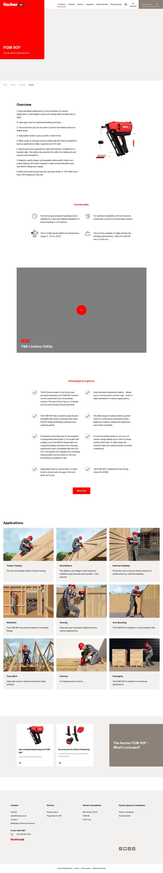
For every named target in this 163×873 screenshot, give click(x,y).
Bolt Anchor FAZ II (90, 812)
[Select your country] (125, 4)
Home (5, 85)
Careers (14, 819)
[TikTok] (133, 848)
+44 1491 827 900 (23, 834)
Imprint (76, 868)
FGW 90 (86, 816)
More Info (81, 490)
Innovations (22, 85)
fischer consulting (126, 812)
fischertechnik (124, 816)
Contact (14, 812)
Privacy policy (86, 868)
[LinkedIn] (129, 848)
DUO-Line (87, 819)
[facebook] (120, 848)
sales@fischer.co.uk (19, 816)
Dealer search (52, 812)
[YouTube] (125, 848)
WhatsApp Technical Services (23, 823)
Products (13, 85)
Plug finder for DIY (54, 816)
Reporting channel (98, 868)
